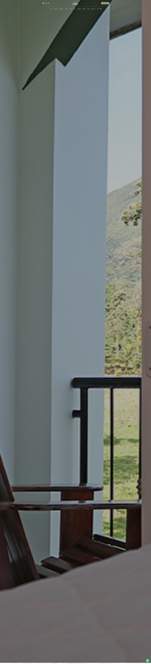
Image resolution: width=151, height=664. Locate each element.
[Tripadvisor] (48, 3)
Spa (74, 8)
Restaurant (61, 8)
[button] (147, 660)
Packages (79, 8)
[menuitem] (97, 9)
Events (66, 8)
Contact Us (93, 8)
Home (51, 8)
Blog (88, 8)
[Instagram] (45, 3)
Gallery (84, 8)
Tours (71, 8)
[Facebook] (43, 3)
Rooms (55, 8)
